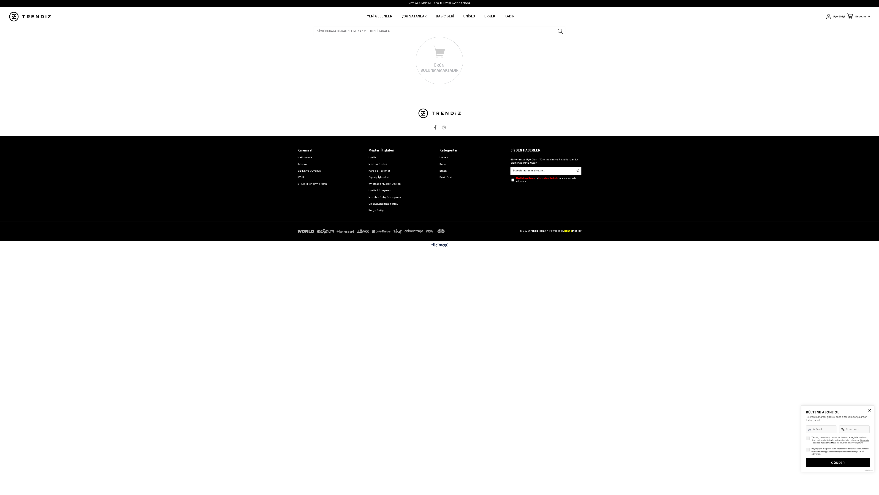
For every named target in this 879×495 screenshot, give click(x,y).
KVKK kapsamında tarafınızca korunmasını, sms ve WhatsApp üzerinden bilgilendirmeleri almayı (840, 450)
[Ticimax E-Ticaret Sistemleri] (439, 245)
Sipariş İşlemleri (379, 177)
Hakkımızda (305, 157)
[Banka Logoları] (372, 231)
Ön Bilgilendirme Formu (383, 204)
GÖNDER (837, 463)
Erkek (443, 171)
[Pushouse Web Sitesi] (868, 470)
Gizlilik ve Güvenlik (309, 171)
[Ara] (560, 31)
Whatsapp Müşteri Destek (385, 184)
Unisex (444, 157)
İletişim (302, 164)
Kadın (443, 164)
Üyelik (372, 157)
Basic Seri (446, 177)
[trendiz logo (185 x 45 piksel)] (439, 113)
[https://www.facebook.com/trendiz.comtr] (435, 127)
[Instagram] (444, 127)
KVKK (301, 177)
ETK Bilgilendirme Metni (313, 184)
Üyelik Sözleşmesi (380, 190)
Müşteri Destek (378, 164)
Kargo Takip (376, 210)
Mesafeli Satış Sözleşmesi (385, 197)
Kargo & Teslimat (379, 171)
